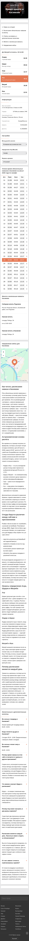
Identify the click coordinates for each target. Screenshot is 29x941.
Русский (14, 938)
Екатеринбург (18, 911)
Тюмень (17, 923)
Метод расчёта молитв (8, 141)
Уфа (2, 913)
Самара (3, 916)
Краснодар (18, 921)
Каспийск (17, 913)
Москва (3, 906)
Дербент (3, 918)
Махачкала (18, 906)
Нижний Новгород (20, 916)
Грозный (3, 911)
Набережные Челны (20, 926)
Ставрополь (18, 918)
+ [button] (3, 352)
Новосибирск (4, 921)
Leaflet (18, 380)
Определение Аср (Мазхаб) (9, 149)
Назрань (3, 926)
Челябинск (18, 929)
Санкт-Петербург (5, 908)
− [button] (3, 355)
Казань (17, 908)
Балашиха (3, 929)
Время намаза (16, 935)
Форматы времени (7, 158)
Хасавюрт (3, 923)
